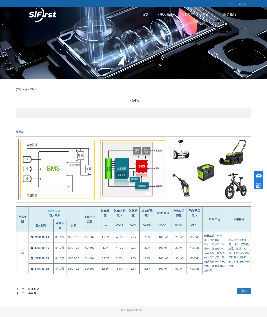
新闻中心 (208, 15)
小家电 (32, 293)
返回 (244, 291)
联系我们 (229, 15)
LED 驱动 (33, 289)
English (242, 4)
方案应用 (187, 15)
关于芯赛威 (165, 15)
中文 (231, 4)
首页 (145, 15)
